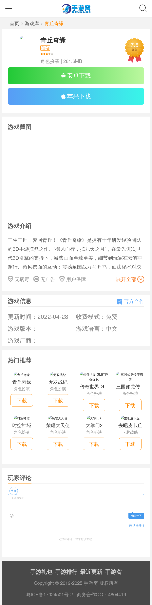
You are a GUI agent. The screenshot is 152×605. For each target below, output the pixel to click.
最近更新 (91, 571)
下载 (22, 400)
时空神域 (21, 425)
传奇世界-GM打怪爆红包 (106, 386)
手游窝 (113, 571)
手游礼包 (41, 571)
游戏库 (32, 23)
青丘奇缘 (53, 39)
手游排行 (66, 571)
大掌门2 (94, 425)
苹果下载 (78, 96)
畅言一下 (136, 515)
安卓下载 (78, 75)
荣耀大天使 (58, 425)
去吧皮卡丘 (130, 425)
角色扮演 (49, 60)
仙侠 (45, 48)
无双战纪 (57, 381)
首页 (15, 23)
